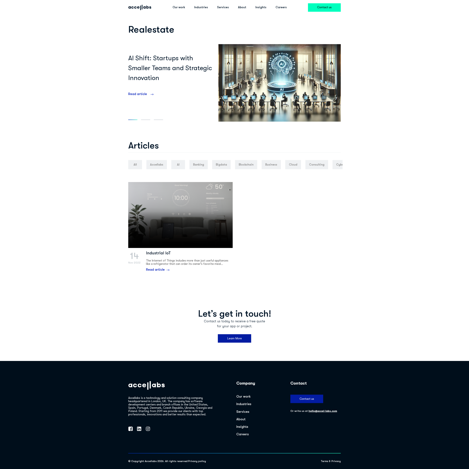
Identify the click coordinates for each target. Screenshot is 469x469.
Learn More (234, 338)
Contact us (324, 7)
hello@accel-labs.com (323, 410)
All (135, 164)
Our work (179, 7)
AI (178, 164)
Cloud (293, 164)
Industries (201, 7)
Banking (198, 164)
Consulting (316, 164)
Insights (260, 7)
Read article (137, 94)
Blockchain (246, 164)
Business (271, 164)
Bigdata (221, 164)
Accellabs (156, 164)
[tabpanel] (234, 83)
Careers (281, 7)
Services (223, 7)
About (242, 7)
